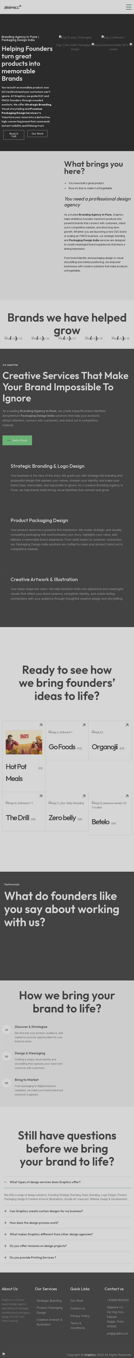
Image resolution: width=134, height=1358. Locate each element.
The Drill (17, 817)
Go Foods (62, 746)
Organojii (104, 746)
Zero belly (62, 817)
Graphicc (90, 1355)
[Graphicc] (12, 7)
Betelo (100, 821)
